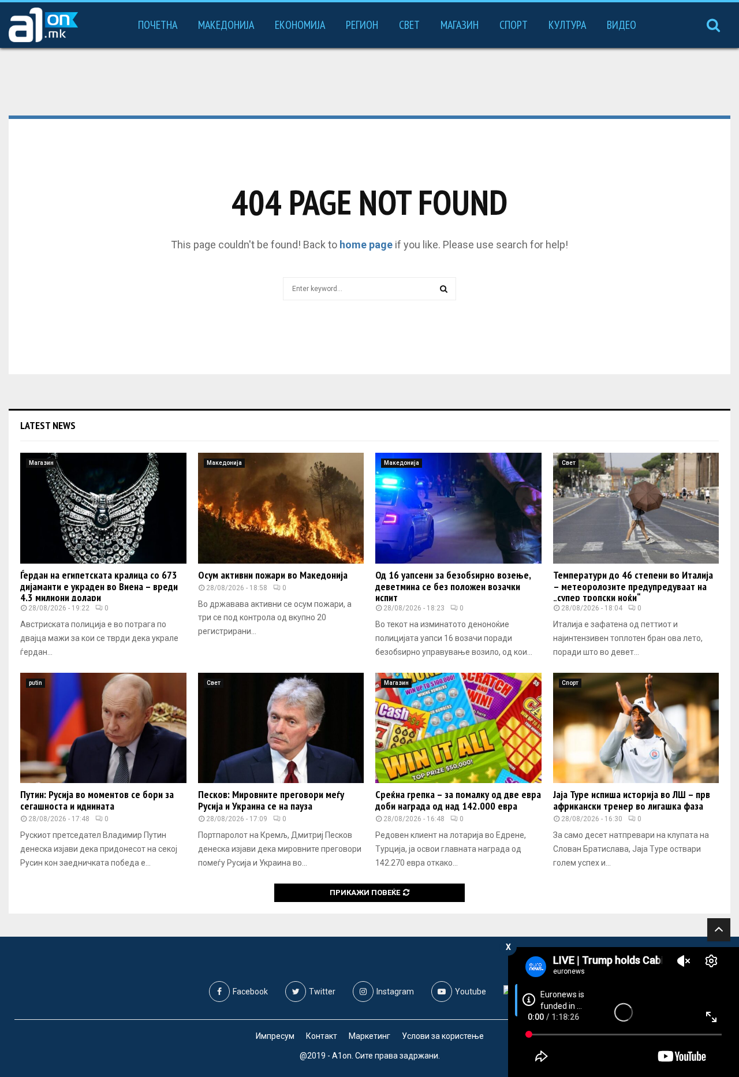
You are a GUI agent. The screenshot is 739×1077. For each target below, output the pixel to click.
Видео (621, 24)
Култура (567, 24)
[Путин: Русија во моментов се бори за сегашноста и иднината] (103, 728)
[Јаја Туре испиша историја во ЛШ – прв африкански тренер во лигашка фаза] (636, 728)
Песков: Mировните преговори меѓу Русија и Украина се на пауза (271, 800)
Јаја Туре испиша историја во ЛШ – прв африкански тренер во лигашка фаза (631, 800)
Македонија (226, 24)
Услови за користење (443, 1036)
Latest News (48, 425)
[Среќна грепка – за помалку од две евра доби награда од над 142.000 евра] (458, 728)
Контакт (321, 1036)
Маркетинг (369, 1036)
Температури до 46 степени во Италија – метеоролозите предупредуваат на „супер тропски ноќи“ (633, 586)
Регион (362, 24)
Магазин (460, 24)
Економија (300, 24)
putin (35, 683)
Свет (409, 24)
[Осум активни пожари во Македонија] (281, 508)
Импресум (275, 1036)
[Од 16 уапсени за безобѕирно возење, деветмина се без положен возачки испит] (458, 508)
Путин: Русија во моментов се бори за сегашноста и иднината (97, 800)
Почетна (157, 24)
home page (366, 244)
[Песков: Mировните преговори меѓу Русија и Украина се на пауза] (281, 728)
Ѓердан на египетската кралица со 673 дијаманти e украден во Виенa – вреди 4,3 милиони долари (99, 586)
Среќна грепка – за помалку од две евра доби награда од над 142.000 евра (458, 800)
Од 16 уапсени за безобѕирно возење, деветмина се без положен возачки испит (453, 586)
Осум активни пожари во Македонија (273, 575)
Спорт (513, 24)
